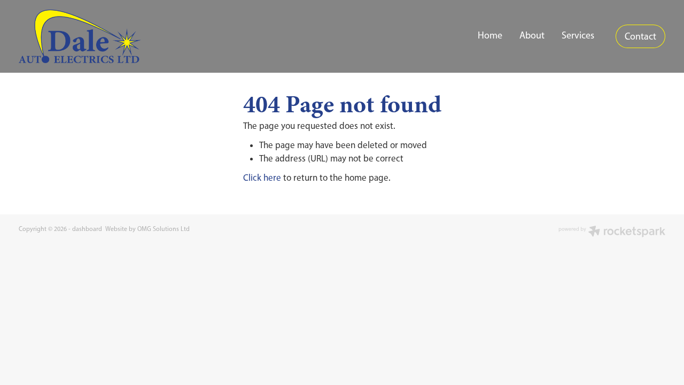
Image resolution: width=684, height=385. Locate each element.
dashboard (87, 229)
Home (490, 35)
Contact (640, 36)
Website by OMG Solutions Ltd (147, 229)
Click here (262, 177)
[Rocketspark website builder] (611, 232)
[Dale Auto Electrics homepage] (83, 36)
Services (578, 35)
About (532, 35)
